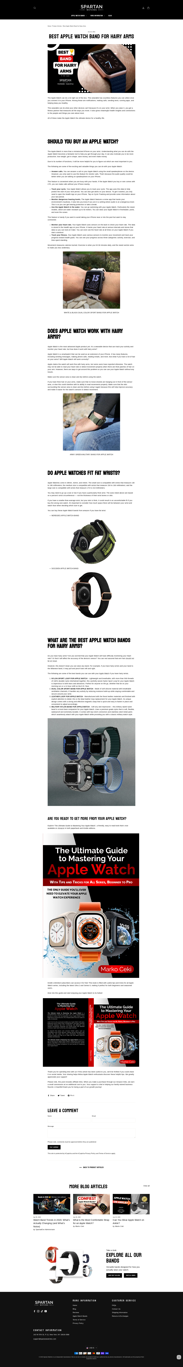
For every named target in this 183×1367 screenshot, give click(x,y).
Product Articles (57, 26)
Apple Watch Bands (78, 15)
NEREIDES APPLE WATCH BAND (65, 515)
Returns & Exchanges (120, 1316)
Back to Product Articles (93, 1167)
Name (50, 1116)
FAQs (114, 1305)
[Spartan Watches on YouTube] (46, 1311)
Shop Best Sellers (114, 1275)
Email (94, 1116)
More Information (96, 15)
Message (51, 1126)
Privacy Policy (90, 1153)
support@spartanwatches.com (44, 1339)
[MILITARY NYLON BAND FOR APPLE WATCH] (91, 450)
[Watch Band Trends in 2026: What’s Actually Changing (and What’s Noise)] (51, 1204)
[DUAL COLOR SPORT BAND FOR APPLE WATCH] (91, 308)
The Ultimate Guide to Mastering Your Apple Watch (75, 826)
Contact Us (116, 1309)
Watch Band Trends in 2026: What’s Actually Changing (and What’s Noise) (51, 1223)
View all (146, 1186)
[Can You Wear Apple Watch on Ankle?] (131, 1204)
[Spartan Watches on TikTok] (42, 1311)
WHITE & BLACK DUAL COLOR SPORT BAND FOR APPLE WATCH (91, 313)
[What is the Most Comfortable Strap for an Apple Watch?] (91, 1204)
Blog (110, 15)
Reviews (76, 1312)
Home (49, 26)
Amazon (61, 828)
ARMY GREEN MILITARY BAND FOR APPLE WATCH (91, 454)
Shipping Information (119, 1312)
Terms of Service (105, 1153)
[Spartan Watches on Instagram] (38, 1311)
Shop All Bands (130, 1275)
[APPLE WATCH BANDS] (91, 805)
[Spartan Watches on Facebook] (34, 1311)
